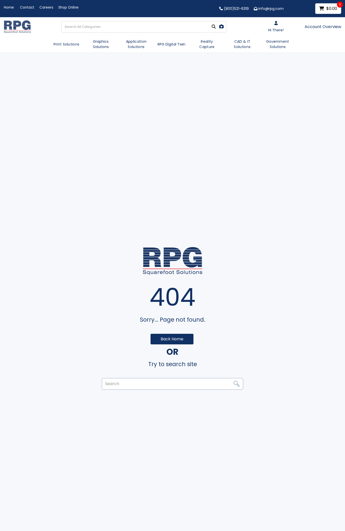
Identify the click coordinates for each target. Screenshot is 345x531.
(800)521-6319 (236, 8)
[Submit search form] (213, 27)
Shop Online (68, 7)
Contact (27, 7)
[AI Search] (221, 26)
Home (9, 7)
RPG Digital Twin (171, 44)
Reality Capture (206, 44)
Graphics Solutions (101, 44)
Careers (46, 7)
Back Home (172, 339)
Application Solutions (136, 44)
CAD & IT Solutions (242, 44)
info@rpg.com (270, 8)
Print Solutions (67, 44)
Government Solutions (277, 44)
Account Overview (323, 27)
